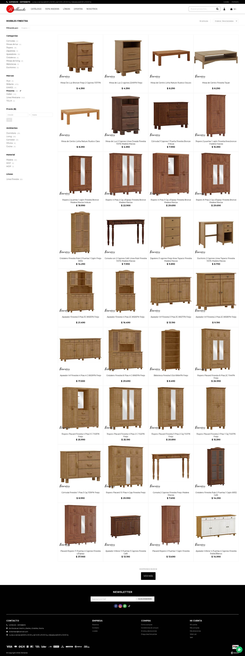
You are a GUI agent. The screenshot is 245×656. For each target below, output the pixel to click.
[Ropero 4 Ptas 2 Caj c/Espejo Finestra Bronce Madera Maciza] (125, 174)
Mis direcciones (195, 631)
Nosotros (92, 9)
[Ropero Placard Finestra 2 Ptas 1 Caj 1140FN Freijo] (216, 408)
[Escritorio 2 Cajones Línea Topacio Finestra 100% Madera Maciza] (216, 232)
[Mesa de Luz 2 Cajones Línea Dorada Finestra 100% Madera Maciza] (125, 115)
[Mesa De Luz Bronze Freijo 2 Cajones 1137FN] (80, 57)
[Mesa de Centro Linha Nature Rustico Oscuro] (170, 57)
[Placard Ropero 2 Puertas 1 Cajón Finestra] (170, 525)
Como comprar (146, 625)
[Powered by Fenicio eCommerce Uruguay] (235, 653)
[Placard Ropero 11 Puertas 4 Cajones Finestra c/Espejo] (80, 525)
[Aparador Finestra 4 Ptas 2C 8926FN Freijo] (125, 291)
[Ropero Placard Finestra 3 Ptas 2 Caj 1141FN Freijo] (170, 408)
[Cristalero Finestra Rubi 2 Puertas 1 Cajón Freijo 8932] (80, 232)
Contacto (235, 2)
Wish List (193, 634)
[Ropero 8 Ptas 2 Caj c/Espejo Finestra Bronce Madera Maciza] (216, 174)
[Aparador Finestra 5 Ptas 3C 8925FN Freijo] (80, 291)
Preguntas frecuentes (149, 634)
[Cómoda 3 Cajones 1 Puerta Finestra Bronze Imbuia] (170, 115)
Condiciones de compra (149, 628)
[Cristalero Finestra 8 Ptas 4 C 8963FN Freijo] (125, 349)
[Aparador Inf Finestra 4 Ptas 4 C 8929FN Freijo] (80, 349)
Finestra (24, 28)
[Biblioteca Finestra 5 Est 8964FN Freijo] (170, 349)
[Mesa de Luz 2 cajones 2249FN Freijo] (125, 57)
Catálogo (36, 9)
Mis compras (194, 628)
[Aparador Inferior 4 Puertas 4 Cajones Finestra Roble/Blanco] (216, 525)
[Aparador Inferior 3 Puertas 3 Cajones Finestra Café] (125, 525)
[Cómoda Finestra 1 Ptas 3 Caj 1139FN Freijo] (80, 466)
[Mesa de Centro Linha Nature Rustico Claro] (80, 115)
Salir (191, 637)
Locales (226, 2)
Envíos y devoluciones (149, 631)
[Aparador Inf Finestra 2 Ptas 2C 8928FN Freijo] (216, 291)
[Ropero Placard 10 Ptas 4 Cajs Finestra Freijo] (125, 466)
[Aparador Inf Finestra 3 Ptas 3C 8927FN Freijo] (170, 291)
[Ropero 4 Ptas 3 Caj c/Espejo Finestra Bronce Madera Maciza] (170, 174)
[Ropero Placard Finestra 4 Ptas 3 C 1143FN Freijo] (80, 408)
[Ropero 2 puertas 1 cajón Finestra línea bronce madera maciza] (216, 115)
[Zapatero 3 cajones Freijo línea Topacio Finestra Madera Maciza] (170, 232)
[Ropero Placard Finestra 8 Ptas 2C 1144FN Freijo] (216, 349)
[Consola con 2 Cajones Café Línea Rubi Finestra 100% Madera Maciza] (125, 232)
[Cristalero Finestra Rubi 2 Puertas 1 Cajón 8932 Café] (216, 466)
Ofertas (78, 9)
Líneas (66, 9)
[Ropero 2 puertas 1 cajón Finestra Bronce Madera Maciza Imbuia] (80, 174)
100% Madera (52, 9)
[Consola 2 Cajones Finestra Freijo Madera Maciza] (170, 466)
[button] (217, 8)
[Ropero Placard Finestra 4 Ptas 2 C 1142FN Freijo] (125, 408)
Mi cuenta (193, 625)
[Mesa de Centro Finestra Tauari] (216, 57)
